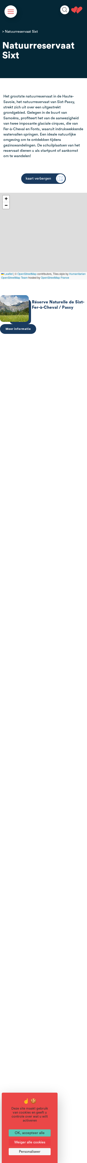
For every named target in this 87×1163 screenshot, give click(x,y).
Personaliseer (29, 1151)
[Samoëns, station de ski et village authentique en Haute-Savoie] (76, 10)
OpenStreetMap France (55, 277)
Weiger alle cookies (29, 1142)
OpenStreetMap (27, 274)
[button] (6, 198)
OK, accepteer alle (30, 1133)
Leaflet (8, 274)
